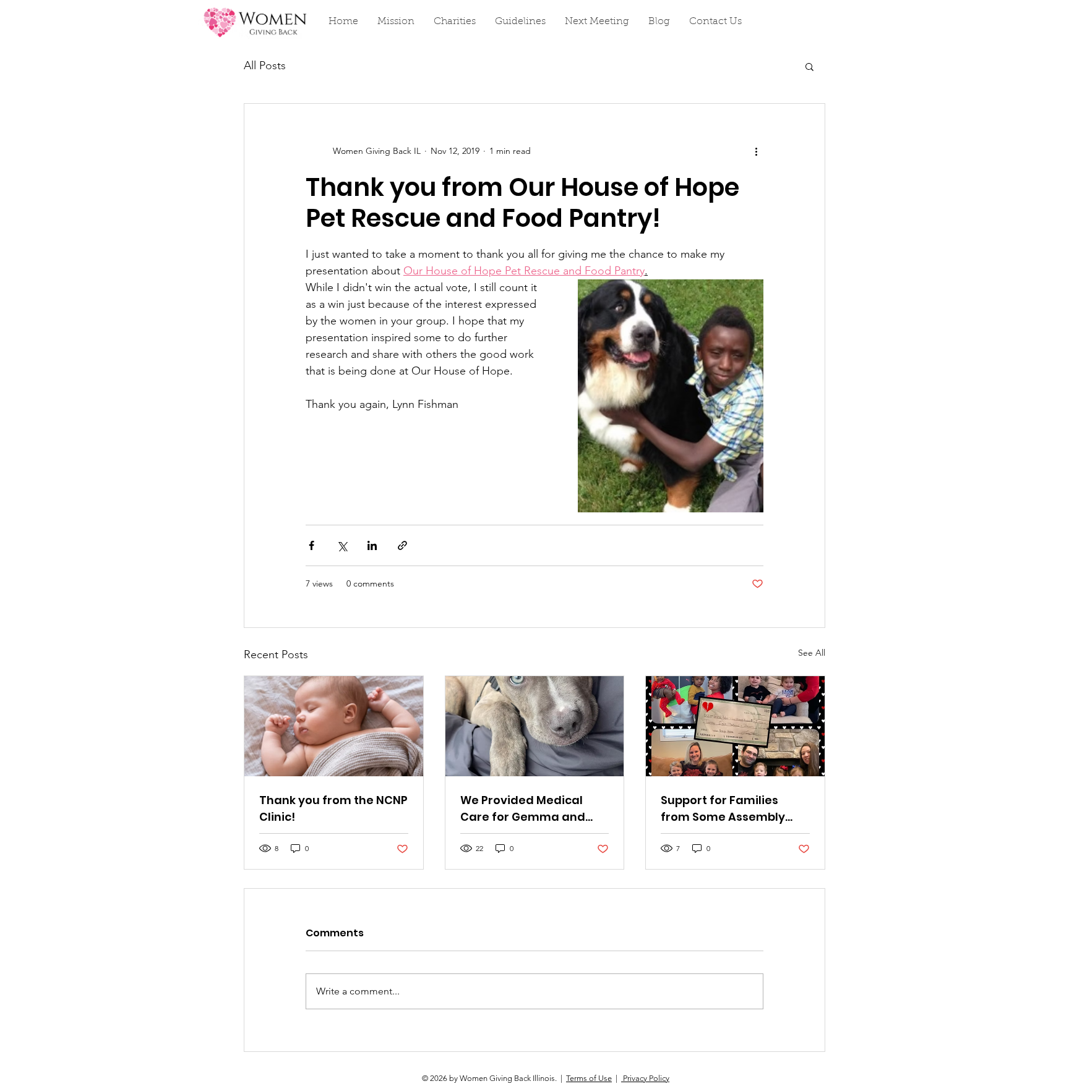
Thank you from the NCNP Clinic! (333, 808)
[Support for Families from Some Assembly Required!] (735, 726)
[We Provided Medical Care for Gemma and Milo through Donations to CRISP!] (534, 726)
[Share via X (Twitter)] (342, 545)
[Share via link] (402, 545)
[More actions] (756, 150)
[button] (809, 66)
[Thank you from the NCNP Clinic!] (333, 726)
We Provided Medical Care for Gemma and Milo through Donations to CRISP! (528, 808)
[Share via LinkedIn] (372, 545)
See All (811, 652)
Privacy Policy (645, 1078)
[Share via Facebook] (311, 545)
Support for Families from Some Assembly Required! (723, 808)
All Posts (265, 65)
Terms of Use (589, 1078)
